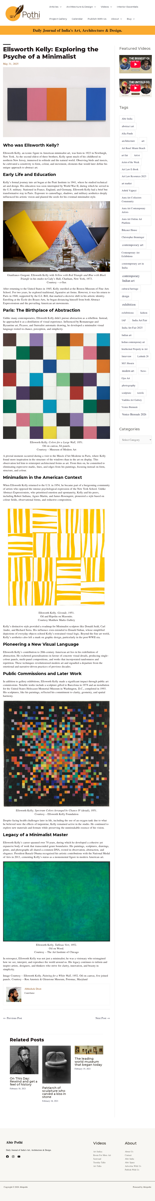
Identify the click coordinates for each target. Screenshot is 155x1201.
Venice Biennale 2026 (134, 414)
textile (140, 392)
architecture (128, 141)
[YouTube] (19, 1156)
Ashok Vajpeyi (129, 190)
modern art (128, 371)
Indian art (127, 335)
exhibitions (128, 312)
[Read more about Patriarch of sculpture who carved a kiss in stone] (56, 1064)
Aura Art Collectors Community (132, 199)
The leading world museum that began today (88, 1061)
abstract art (128, 126)
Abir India (127, 118)
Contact (128, 1155)
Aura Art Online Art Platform (132, 220)
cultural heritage (130, 288)
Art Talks (97, 1166)
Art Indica (97, 1151)
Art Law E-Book (130, 169)
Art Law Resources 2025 (134, 176)
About (115, 18)
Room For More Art (102, 1155)
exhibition (129, 304)
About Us (129, 1151)
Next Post (103, 1018)
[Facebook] (7, 1156)
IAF (124, 320)
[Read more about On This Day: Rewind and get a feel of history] (24, 1059)
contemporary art (132, 245)
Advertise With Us (133, 1166)
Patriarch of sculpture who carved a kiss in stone (54, 1092)
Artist (137, 155)
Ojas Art (126, 378)
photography (129, 385)
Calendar (77, 18)
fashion (143, 312)
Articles (53, 6)
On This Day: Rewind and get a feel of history (23, 1081)
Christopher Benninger (133, 237)
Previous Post (12, 1018)
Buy (129, 18)
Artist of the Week (130, 162)
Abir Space (130, 1162)
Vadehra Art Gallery (132, 400)
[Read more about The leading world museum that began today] (89, 1049)
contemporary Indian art (131, 278)
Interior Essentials (127, 6)
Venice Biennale (129, 407)
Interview (126, 356)
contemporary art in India (133, 265)
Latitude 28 (142, 356)
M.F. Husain (128, 363)
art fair (125, 155)
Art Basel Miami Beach (133, 148)
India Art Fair (139, 320)
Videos (105, 6)
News (143, 371)
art (143, 141)
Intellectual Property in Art (134, 349)
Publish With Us (97, 18)
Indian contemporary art (133, 342)
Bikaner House (129, 230)
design (125, 296)
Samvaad (97, 1158)
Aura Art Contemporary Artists (133, 210)
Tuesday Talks (99, 1162)
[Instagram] (13, 1156)
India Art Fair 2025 (132, 327)
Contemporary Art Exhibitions (130, 254)
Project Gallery (58, 18)
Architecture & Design (79, 6)
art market (127, 183)
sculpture (126, 392)
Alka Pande (127, 133)
